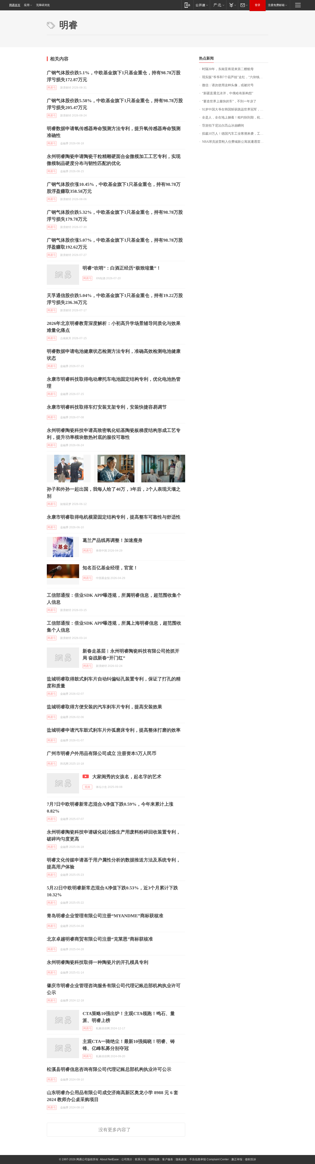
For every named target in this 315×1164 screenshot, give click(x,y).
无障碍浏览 (43, 5)
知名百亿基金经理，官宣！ (110, 567)
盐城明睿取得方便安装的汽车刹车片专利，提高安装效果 (104, 706)
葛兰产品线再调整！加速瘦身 (113, 540)
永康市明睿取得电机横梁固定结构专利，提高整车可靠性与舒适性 (114, 517)
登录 (257, 5)
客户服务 (167, 1159)
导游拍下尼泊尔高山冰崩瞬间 (223, 125)
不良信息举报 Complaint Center (209, 1159)
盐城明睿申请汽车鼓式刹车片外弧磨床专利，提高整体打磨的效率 (114, 730)
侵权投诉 (250, 1159)
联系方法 (140, 1159)
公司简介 (126, 1159)
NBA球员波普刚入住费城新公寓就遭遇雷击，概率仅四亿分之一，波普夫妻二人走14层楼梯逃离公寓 (235, 141)
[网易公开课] (201, 5)
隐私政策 (181, 1159)
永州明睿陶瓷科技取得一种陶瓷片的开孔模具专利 (97, 962)
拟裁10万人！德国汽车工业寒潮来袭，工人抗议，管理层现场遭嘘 (235, 133)
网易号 (52, 87)
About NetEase (109, 1159)
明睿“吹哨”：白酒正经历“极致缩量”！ (122, 267)
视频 (87, 787)
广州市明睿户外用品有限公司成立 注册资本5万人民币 (101, 753)
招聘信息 (154, 1159)
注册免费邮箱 (276, 5)
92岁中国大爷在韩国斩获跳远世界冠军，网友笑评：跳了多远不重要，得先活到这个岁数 (235, 109)
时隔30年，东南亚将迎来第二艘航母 (228, 69)
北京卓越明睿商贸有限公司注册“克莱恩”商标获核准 (100, 938)
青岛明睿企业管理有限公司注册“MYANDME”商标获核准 (105, 915)
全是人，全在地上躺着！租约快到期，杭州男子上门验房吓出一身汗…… (235, 117)
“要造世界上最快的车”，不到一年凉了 (229, 101)
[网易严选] (218, 5)
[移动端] (187, 5)
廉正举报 (236, 1159)
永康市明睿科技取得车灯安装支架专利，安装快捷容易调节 (107, 407)
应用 (27, 5)
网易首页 (14, 5)
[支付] (232, 5)
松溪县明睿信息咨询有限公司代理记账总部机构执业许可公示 (109, 1069)
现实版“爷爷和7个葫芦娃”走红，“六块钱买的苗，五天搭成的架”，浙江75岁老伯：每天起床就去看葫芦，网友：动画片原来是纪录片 (235, 77)
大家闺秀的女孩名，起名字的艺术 (126, 776)
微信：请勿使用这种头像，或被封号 (228, 85)
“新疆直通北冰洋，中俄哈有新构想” (227, 93)
